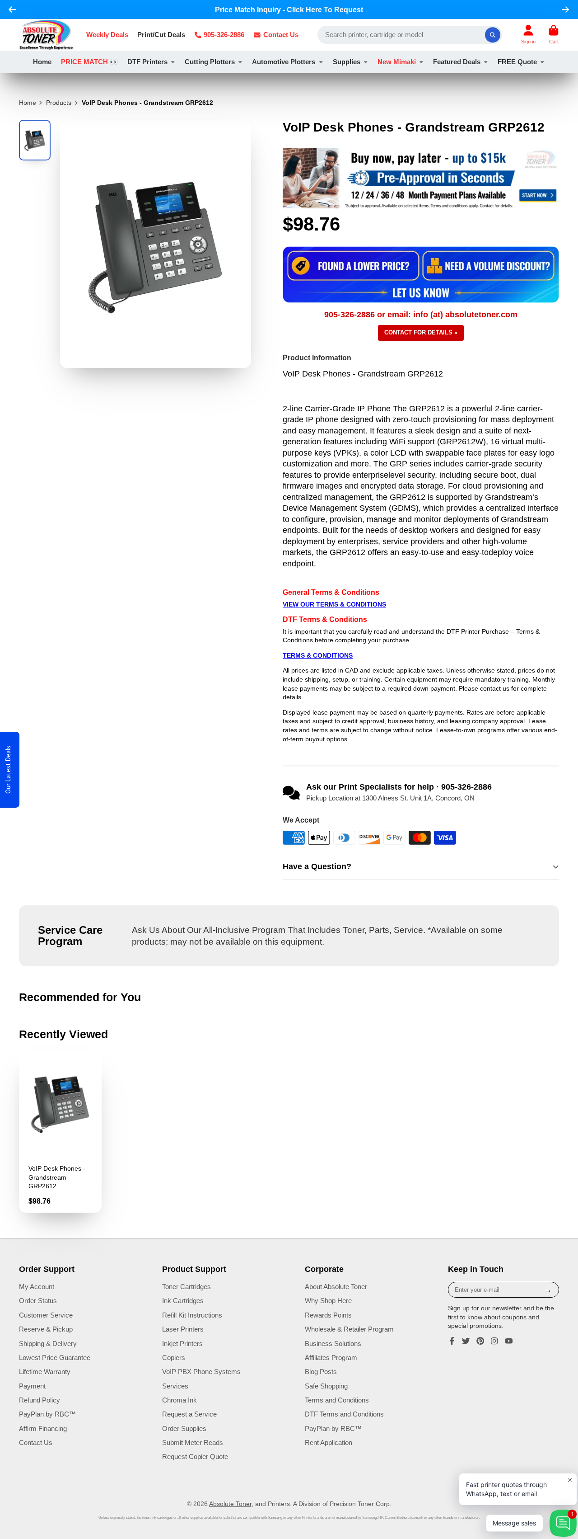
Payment (32, 1386)
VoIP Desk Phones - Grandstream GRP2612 (60, 1131)
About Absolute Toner (336, 1286)
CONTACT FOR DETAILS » (420, 332)
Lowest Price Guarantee (54, 1357)
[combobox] (410, 35)
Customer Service (46, 1315)
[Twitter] (466, 1341)
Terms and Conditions (337, 1400)
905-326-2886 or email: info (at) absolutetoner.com (420, 314)
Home (42, 62)
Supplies (346, 62)
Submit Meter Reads (192, 1442)
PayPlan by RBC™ (47, 1414)
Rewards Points (328, 1315)
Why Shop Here (328, 1300)
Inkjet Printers (182, 1343)
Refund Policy (39, 1400)
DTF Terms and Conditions (344, 1414)
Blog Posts (321, 1371)
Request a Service (189, 1414)
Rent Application (328, 1442)
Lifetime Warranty (44, 1371)
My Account (36, 1286)
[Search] (492, 34)
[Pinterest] (480, 1341)
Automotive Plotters (283, 62)
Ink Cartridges (183, 1300)
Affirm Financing (43, 1428)
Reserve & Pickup (46, 1329)
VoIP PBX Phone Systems (201, 1371)
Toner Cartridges (186, 1286)
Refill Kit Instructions (192, 1315)
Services (175, 1386)
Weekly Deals (107, 34)
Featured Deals (456, 62)
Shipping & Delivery (48, 1343)
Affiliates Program (331, 1357)
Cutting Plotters (210, 62)
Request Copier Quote (195, 1456)
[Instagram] (494, 1341)
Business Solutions (333, 1343)
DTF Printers (147, 62)
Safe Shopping (326, 1386)
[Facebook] (452, 1341)
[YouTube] (509, 1341)
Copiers (173, 1357)
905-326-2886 (224, 34)
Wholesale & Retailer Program (349, 1329)
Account (528, 34)
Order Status (38, 1300)
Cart (553, 34)
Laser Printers (183, 1329)
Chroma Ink (179, 1400)
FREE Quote (517, 62)
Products (58, 102)
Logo (46, 35)
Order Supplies (184, 1428)
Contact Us (280, 34)
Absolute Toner (230, 1503)
